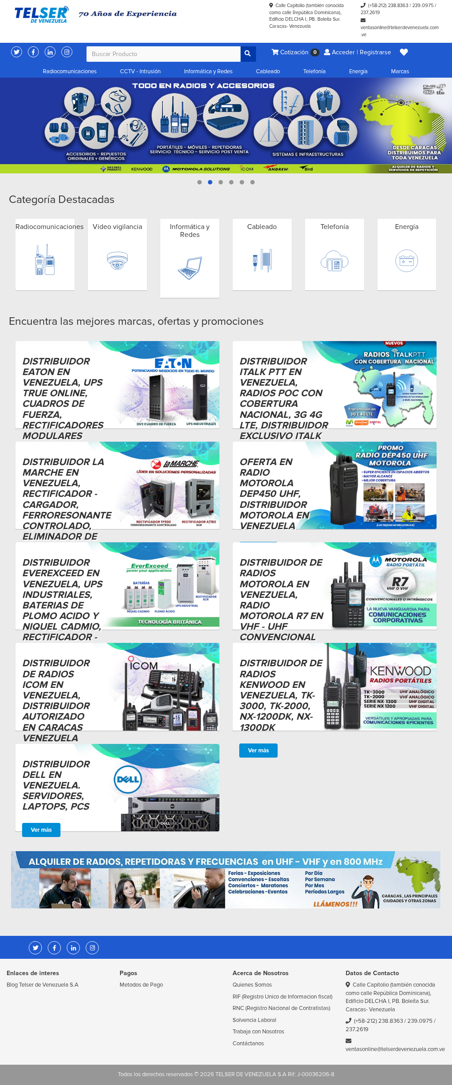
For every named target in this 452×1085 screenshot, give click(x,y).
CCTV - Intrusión (140, 71)
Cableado (268, 71)
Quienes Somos (252, 984)
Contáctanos (248, 1043)
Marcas (400, 71)
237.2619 (370, 12)
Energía (358, 71)
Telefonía (314, 71)
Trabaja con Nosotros (258, 1031)
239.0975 (422, 5)
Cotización (297, 52)
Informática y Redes (208, 71)
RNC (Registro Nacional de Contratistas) (281, 1008)
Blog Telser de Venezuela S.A (43, 984)
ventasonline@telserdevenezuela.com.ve (395, 1049)
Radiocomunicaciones (70, 71)
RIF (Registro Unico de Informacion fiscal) (282, 996)
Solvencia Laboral (254, 1020)
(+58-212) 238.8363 (388, 5)
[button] (403, 52)
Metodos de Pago (141, 984)
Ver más (258, 750)
